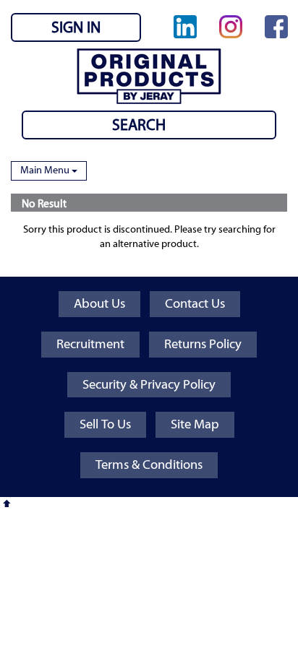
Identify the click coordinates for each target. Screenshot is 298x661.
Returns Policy (203, 344)
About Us (99, 303)
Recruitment (90, 344)
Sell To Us (105, 424)
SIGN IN (76, 27)
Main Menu (46, 170)
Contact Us (195, 303)
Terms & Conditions (149, 464)
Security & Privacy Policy (149, 384)
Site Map (195, 424)
